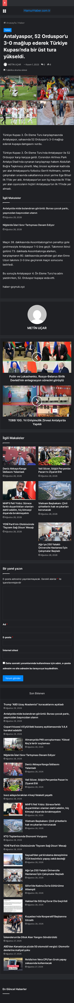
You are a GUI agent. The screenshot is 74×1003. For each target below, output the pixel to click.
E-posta (8, 637)
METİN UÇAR (14, 64)
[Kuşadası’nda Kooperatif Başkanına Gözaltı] (13, 924)
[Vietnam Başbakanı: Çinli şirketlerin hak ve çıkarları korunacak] (54, 490)
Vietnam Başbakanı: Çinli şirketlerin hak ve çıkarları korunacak (53, 506)
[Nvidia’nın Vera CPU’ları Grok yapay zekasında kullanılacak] (13, 964)
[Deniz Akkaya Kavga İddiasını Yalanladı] (19, 456)
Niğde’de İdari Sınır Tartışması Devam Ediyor (29, 224)
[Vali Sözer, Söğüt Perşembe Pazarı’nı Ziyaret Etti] (54, 456)
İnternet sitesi (10, 650)
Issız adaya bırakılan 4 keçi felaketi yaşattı (28, 795)
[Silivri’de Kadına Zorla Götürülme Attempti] (13, 890)
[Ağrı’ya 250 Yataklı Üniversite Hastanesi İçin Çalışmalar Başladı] (54, 531)
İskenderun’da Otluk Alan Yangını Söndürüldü (30, 937)
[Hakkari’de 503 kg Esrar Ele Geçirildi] (13, 905)
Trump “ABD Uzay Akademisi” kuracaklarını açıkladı (34, 704)
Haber (21, 22)
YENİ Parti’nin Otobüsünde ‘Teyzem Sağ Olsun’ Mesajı (35, 845)
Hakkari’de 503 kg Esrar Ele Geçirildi (46, 901)
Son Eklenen (37, 693)
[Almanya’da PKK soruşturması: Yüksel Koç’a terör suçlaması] (13, 744)
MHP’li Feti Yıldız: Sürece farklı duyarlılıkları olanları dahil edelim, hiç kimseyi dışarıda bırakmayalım (47, 808)
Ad (5, 624)
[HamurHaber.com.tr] (37, 10)
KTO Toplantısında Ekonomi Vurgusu (25, 836)
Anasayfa (11, 22)
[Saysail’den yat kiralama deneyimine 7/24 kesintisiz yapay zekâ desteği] (13, 859)
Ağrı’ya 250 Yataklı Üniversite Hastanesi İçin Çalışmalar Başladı (52, 547)
